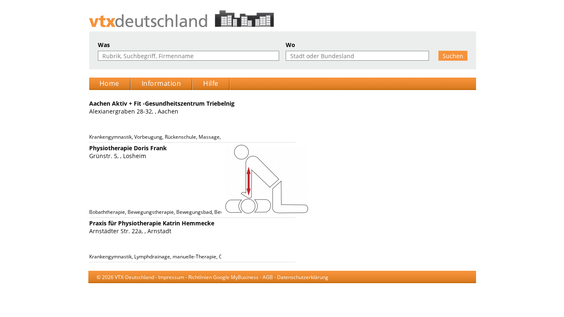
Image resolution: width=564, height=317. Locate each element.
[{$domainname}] (282, 18)
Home (109, 83)
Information (161, 83)
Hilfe (210, 83)
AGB (268, 277)
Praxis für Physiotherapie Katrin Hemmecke (151, 223)
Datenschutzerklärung (302, 277)
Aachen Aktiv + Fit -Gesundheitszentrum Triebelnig (162, 103)
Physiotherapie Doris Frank (128, 148)
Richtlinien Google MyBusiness (223, 277)
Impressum (171, 277)
